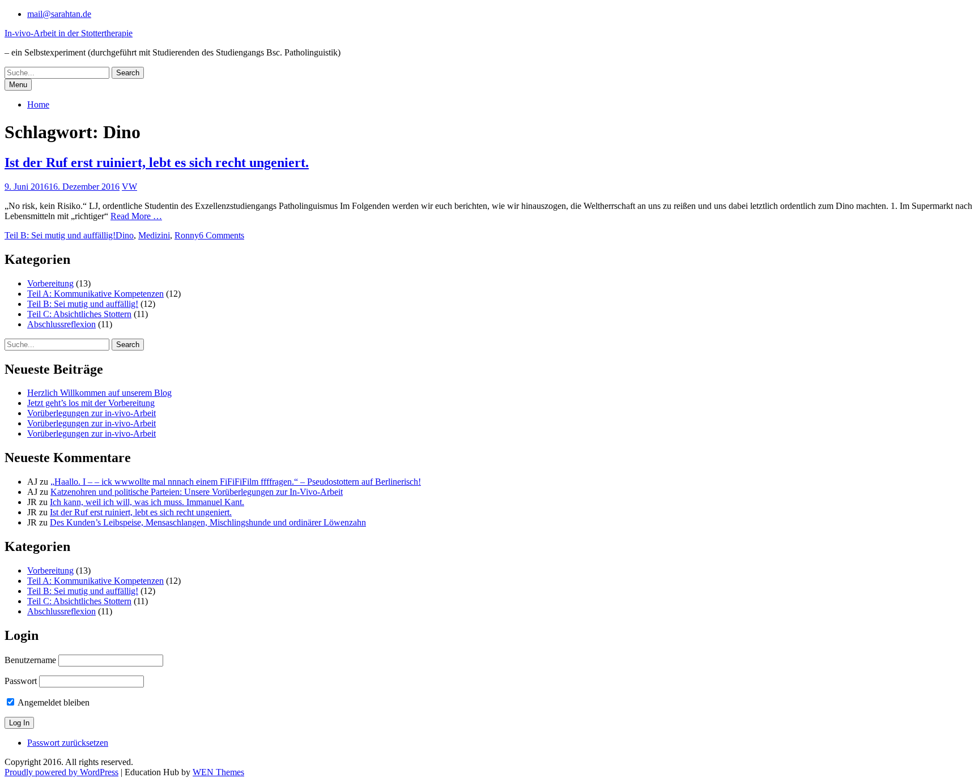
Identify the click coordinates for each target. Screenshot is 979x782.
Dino (125, 235)
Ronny (186, 235)
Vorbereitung (50, 283)
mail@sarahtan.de (59, 14)
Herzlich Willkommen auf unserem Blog (99, 393)
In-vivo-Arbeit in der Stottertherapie (69, 33)
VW (129, 186)
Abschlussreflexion (61, 324)
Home (38, 104)
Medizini (154, 235)
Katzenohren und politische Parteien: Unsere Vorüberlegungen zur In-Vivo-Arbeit (196, 492)
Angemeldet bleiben (53, 702)
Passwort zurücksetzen (67, 742)
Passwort (21, 681)
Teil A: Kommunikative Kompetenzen (95, 293)
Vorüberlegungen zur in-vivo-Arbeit (91, 413)
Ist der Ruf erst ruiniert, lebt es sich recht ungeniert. (157, 162)
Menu (18, 84)
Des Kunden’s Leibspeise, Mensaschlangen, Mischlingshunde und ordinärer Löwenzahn (208, 522)
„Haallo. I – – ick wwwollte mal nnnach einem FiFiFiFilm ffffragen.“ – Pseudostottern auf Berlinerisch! (235, 481)
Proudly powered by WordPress (61, 772)
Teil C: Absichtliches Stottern (79, 314)
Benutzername (30, 660)
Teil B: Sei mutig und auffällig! (60, 235)
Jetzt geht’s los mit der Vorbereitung (91, 403)
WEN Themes (218, 772)
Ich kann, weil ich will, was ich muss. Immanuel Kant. (147, 502)
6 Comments (221, 235)
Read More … (136, 216)
